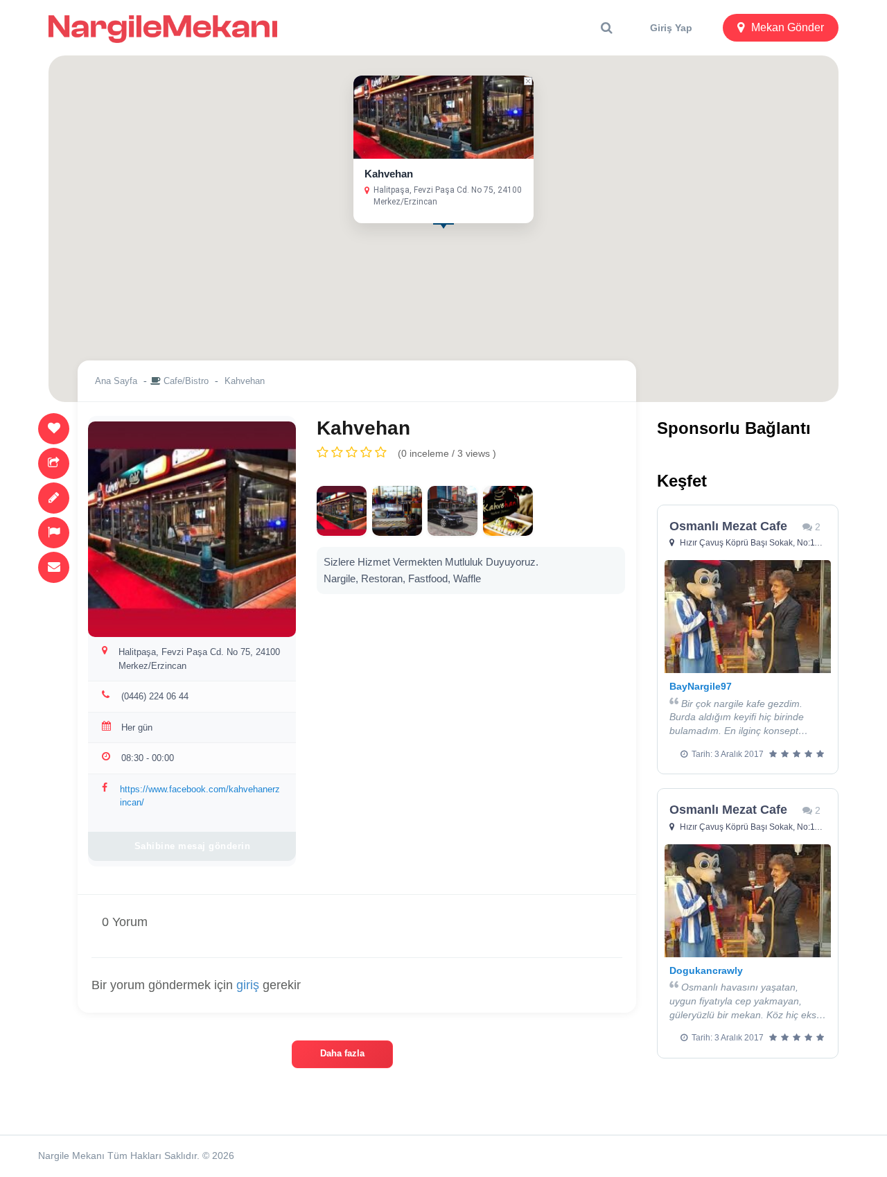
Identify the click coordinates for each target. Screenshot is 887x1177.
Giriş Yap (671, 27)
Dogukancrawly (706, 970)
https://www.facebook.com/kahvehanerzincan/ (200, 796)
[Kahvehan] (342, 511)
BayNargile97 (700, 686)
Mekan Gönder (787, 27)
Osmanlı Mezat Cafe (728, 526)
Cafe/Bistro (186, 381)
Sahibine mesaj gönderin (192, 846)
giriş (247, 985)
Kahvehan (389, 174)
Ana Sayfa (116, 381)
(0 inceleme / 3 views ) (447, 453)
